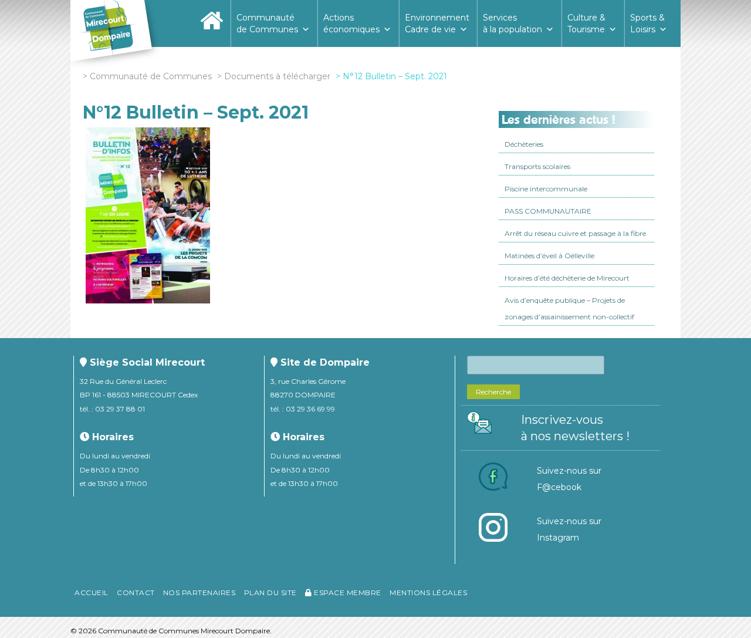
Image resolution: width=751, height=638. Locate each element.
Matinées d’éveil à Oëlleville (549, 255)
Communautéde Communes (267, 23)
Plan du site (270, 592)
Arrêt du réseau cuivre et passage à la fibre (575, 233)
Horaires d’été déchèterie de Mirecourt (567, 278)
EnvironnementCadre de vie (437, 23)
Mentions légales (428, 592)
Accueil (92, 592)
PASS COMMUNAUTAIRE (548, 211)
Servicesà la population (512, 23)
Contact (136, 592)
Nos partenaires (199, 592)
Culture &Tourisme (586, 23)
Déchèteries (524, 144)
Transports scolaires (537, 166)
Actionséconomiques (351, 23)
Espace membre (346, 592)
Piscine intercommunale (546, 188)
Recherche (493, 391)
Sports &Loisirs (647, 23)
